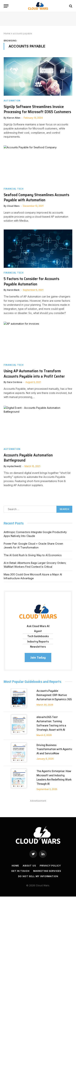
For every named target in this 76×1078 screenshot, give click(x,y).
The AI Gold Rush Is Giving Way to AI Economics (33, 555)
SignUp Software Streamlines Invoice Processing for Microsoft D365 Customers (37, 109)
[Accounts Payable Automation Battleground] (38, 425)
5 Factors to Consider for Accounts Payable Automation (31, 281)
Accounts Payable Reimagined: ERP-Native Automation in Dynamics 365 (54, 694)
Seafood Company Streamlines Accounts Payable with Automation (36, 197)
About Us (29, 865)
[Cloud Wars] (38, 6)
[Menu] (6, 6)
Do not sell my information (38, 876)
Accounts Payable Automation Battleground (28, 457)
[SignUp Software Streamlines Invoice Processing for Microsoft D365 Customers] (38, 76)
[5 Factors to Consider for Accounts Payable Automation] (38, 248)
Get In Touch (20, 871)
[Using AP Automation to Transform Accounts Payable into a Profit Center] (38, 341)
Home (7, 33)
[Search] (70, 6)
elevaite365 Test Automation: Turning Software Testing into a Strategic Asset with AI (51, 723)
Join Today (38, 657)
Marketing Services (47, 871)
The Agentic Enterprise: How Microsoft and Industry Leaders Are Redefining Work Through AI (54, 777)
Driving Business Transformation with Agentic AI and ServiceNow (54, 749)
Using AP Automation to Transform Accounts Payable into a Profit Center (34, 373)
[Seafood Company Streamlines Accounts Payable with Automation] (38, 164)
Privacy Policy (50, 865)
